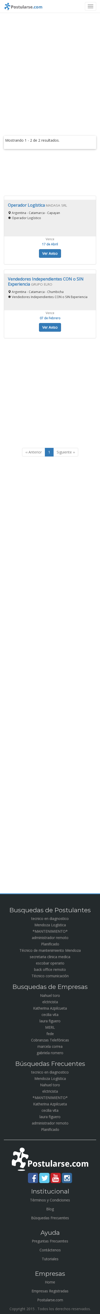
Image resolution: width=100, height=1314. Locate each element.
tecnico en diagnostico (50, 918)
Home (50, 1282)
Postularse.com (50, 1299)
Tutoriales (50, 1258)
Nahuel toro (50, 995)
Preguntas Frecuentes (50, 1241)
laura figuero (50, 1020)
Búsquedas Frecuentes (50, 1217)
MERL (50, 1027)
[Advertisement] (50, 67)
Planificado (50, 944)
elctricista (50, 1001)
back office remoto (50, 969)
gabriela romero (50, 1052)
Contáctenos (50, 1250)
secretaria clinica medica (50, 956)
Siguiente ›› (66, 452)
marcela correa (50, 1046)
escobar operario (50, 963)
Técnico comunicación (50, 975)
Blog (50, 1208)
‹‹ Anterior (33, 452)
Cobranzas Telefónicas (50, 1040)
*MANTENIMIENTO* (50, 931)
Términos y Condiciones (50, 1200)
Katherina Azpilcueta (50, 1008)
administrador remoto (50, 937)
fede (50, 1033)
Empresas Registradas (50, 1291)
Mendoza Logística (50, 924)
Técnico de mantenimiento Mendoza (50, 950)
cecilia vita (50, 1014)
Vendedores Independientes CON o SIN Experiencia (46, 281)
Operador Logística (27, 205)
